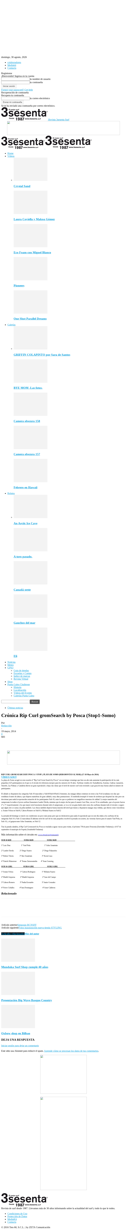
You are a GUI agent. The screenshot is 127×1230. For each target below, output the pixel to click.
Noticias (11, 662)
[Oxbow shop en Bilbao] (18, 1027)
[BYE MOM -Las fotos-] (30, 382)
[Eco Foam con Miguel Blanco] (30, 246)
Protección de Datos (17, 1216)
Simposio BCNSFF (27, 925)
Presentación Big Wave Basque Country (26, 1000)
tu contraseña (36, 82)
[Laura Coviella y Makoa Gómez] (30, 213)
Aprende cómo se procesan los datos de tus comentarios (71, 1051)
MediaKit (12, 1219)
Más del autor (32, 933)
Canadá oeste (22, 589)
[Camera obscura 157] (30, 448)
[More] (51, 741)
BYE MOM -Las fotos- (28, 387)
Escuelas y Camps (22, 673)
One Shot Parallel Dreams (30, 318)
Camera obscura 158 (27, 421)
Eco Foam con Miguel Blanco (32, 252)
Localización (20, 690)
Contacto (11, 68)
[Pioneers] (30, 279)
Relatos (11, 493)
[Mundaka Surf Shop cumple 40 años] (18, 961)
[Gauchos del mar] (30, 617)
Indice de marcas (22, 676)
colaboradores (14, 62)
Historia (17, 687)
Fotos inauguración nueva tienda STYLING (40, 927)
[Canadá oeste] (30, 583)
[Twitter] (17, 741)
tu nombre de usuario (40, 79)
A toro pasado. (23, 556)
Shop (10, 681)
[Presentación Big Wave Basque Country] (18, 994)
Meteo (10, 665)
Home (10, 153)
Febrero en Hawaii (25, 487)
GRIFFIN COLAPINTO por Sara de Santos (42, 354)
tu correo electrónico (40, 98)
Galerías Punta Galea (24, 695)
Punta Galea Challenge (18, 684)
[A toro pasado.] (30, 550)
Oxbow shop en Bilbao (15, 1033)
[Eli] (30, 650)
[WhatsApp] (40, 741)
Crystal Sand (22, 186)
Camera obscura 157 (27, 454)
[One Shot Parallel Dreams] (30, 312)
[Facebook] (6, 741)
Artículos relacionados (13, 933)
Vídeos (10, 156)
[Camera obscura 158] (30, 415)
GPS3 (10, 667)
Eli (15, 656)
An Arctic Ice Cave (25, 523)
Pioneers (19, 285)
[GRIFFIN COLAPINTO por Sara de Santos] (30, 348)
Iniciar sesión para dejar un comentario (20, 1045)
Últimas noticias (15, 707)
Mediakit (11, 65)
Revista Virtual (21, 679)
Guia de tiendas (21, 670)
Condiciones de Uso (17, 1213)
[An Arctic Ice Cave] (30, 517)
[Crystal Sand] (30, 180)
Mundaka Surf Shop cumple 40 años (24, 967)
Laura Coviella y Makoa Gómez (34, 219)
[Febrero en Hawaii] (30, 481)
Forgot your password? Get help (17, 89)
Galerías (11, 324)
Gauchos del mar (24, 622)
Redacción (6, 725)
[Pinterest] (29, 741)
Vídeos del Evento (23, 693)
